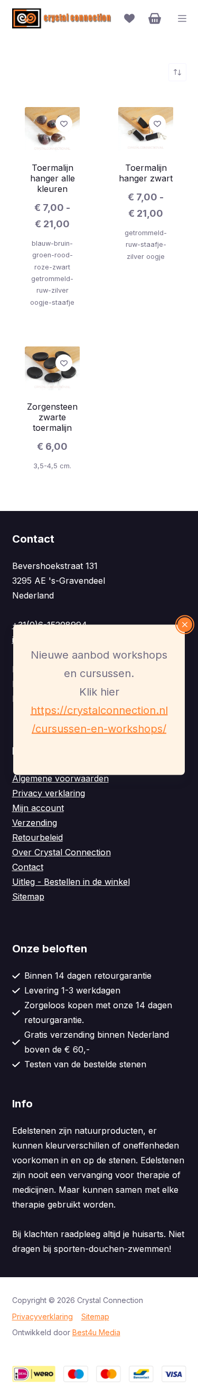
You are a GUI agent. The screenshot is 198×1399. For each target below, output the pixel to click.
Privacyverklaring (42, 1316)
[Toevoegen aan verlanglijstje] (63, 123)
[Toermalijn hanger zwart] (146, 129)
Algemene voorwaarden (60, 778)
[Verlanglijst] (129, 18)
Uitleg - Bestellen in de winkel (71, 881)
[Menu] (182, 18)
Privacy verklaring (48, 793)
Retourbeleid (37, 837)
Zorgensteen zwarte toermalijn (52, 417)
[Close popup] (184, 624)
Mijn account (38, 808)
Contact (27, 867)
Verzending (34, 822)
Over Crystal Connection (61, 852)
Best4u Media (96, 1332)
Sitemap (28, 896)
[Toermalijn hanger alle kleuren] (52, 129)
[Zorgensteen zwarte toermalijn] (52, 368)
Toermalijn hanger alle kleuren (52, 178)
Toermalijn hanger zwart (146, 173)
